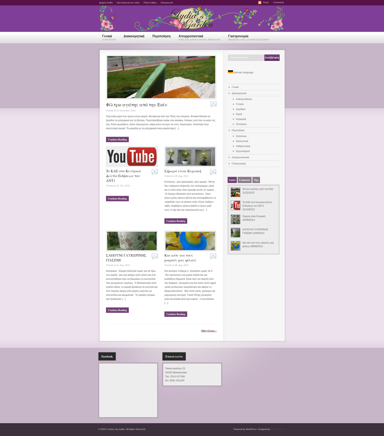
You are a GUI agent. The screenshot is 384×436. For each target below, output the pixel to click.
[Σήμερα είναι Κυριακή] (190, 166)
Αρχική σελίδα (106, 2)
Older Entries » (209, 330)
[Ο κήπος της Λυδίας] (192, 30)
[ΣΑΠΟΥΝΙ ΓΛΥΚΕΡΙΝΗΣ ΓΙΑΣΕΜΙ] (132, 250)
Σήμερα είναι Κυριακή (182, 170)
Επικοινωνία (167, 2)
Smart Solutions (278, 429)
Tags (256, 180)
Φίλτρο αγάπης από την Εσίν (136, 104)
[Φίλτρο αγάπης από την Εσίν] (161, 98)
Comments (278, 2)
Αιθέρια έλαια (243, 146)
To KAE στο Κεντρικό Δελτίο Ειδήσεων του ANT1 (123, 175)
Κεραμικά (241, 119)
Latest (232, 180)
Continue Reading (117, 139)
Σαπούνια (241, 136)
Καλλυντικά (242, 141)
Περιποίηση (161, 36)
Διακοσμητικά (134, 36)
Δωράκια (240, 109)
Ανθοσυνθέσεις (244, 99)
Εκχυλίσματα (243, 151)
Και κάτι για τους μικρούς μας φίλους (180, 257)
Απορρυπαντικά (199, 37)
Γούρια (240, 104)
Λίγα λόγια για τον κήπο (128, 2)
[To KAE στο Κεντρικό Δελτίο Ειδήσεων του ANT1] (132, 166)
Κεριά (239, 114)
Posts (266, 2)
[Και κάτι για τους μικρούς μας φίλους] (190, 250)
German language (243, 72)
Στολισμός (241, 124)
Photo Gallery (150, 2)
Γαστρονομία (248, 37)
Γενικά (109, 37)
